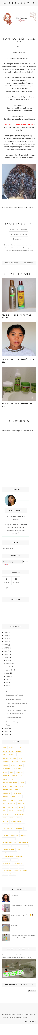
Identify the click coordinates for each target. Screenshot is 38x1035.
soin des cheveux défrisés (10, 761)
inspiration (19, 856)
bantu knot (17, 768)
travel (5, 786)
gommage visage (8, 856)
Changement (15, 895)
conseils (11, 810)
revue (19, 796)
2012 (6, 731)
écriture (12, 874)
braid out (19, 245)
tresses (5, 772)
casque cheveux (8, 779)
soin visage (18, 789)
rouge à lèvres (7, 789)
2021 (6, 638)
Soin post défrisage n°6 (13, 699)
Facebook (6, 582)
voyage (22, 782)
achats (15, 846)
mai (7, 682)
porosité (12, 839)
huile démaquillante (20, 814)
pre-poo (20, 800)
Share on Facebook (19, 230)
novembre (9, 664)
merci (5, 839)
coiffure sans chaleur (9, 758)
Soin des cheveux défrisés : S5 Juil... (17, 404)
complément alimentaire (10, 832)
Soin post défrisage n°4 (13, 722)
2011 (6, 734)
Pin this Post (20, 239)
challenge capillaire (9, 803)
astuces (12, 245)
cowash (13, 765)
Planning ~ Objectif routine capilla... (16, 316)
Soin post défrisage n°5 (13, 717)
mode (21, 867)
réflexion (6, 796)
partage (13, 800)
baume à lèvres (19, 825)
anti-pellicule (7, 768)
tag (4, 807)
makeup (5, 867)
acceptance (6, 846)
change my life (7, 828)
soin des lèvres (23, 842)
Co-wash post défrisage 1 (14, 695)
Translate (11, 565)
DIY (15, 250)
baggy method (12, 807)
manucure (14, 867)
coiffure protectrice (22, 248)
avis (20, 758)
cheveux (25, 245)
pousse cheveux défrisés (10, 782)
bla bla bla (24, 761)
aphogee (5, 800)
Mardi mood (6, 793)
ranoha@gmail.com (8, 548)
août (7, 673)
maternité (23, 835)
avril (7, 685)
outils (18, 817)
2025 (6, 632)
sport (13, 796)
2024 (6, 635)
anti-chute (19, 772)
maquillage (14, 835)
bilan (4, 810)
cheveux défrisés (8, 751)
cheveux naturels (8, 849)
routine (26, 250)
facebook (19, 810)
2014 (6, 657)
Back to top (30, 1021)
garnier (5, 835)
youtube (6, 591)
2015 (6, 654)
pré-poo (20, 765)
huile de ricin (7, 814)
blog (21, 786)
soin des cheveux (16, 821)
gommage (20, 250)
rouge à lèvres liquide (9, 842)
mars (7, 689)
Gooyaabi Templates (9, 1018)
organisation (7, 870)
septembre (10, 670)
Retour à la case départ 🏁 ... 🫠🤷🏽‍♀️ (22, 915)
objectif (11, 817)
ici (29, 64)
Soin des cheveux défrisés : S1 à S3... (18, 360)
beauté (21, 807)
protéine (5, 821)
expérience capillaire (9, 853)
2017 (6, 648)
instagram (16, 582)
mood (5, 817)
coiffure (12, 248)
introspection (7, 863)
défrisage (6, 775)
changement (18, 828)
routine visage (17, 793)
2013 (6, 728)
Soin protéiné (15, 925)
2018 (6, 645)
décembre (9, 660)
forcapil (23, 832)
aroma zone (13, 786)
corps (18, 849)
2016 (6, 651)
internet (14, 860)
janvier (8, 725)
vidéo (11, 772)
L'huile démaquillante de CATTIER (22, 905)
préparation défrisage (20, 870)
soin (31, 250)
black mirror (23, 846)
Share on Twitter (20, 234)
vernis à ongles (7, 825)
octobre (9, 667)
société (5, 874)
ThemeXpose (20, 1014)
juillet (8, 676)
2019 (6, 642)
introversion (18, 863)
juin (7, 679)
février (8, 692)
